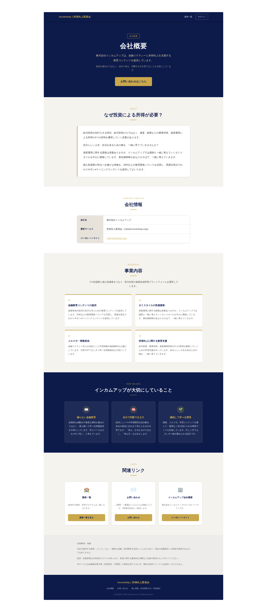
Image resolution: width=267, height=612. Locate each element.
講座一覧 (188, 17)
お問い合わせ (134, 517)
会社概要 (110, 588)
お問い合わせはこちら (133, 81)
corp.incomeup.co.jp (117, 238)
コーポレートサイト (180, 517)
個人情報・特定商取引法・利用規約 (145, 588)
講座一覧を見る (87, 517)
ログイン (202, 17)
